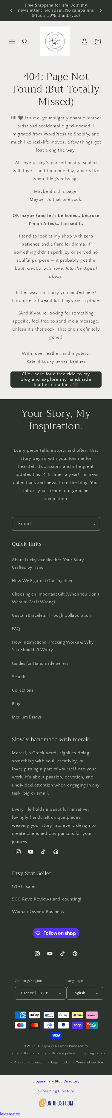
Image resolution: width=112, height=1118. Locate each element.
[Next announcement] (101, 10)
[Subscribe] (93, 524)
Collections (23, 690)
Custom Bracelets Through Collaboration (51, 615)
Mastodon (10, 1114)
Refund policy (35, 1053)
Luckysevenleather (53, 1046)
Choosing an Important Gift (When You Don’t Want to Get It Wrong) (55, 598)
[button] (12, 41)
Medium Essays (27, 717)
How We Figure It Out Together (42, 581)
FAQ (16, 629)
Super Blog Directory (56, 1091)
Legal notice (60, 1062)
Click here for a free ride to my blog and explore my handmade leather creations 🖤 (56, 379)
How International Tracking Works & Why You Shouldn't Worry (53, 646)
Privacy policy (63, 1053)
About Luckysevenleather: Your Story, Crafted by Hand (48, 564)
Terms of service (89, 1062)
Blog (16, 703)
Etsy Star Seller (32, 873)
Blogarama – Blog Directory (56, 1081)
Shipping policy (93, 1053)
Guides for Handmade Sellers (40, 663)
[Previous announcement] (11, 10)
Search (19, 677)
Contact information (29, 1062)
